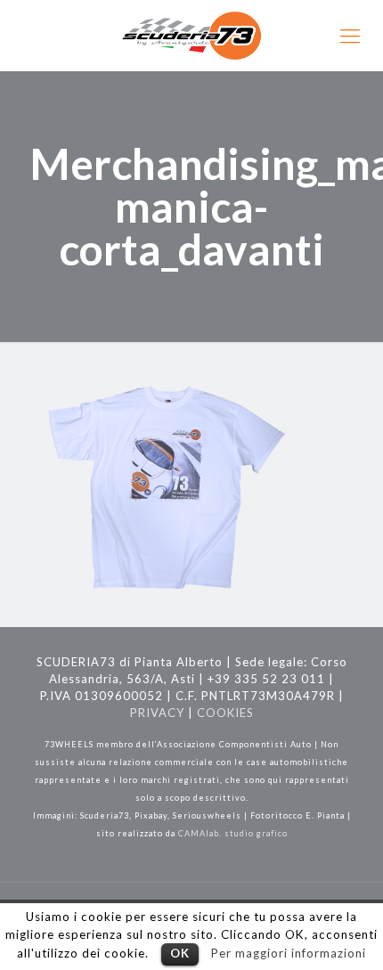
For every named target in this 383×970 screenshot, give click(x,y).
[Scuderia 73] (191, 35)
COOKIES (225, 712)
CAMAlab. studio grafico (233, 833)
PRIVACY (157, 712)
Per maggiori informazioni (288, 953)
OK (180, 953)
